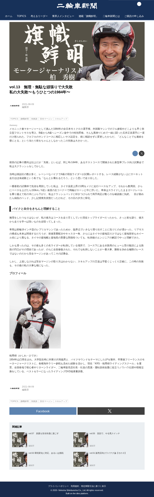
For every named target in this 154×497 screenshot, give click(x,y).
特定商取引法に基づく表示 (93, 486)
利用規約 (75, 486)
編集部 (25, 107)
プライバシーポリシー (58, 486)
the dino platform (80, 493)
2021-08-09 (28, 104)
